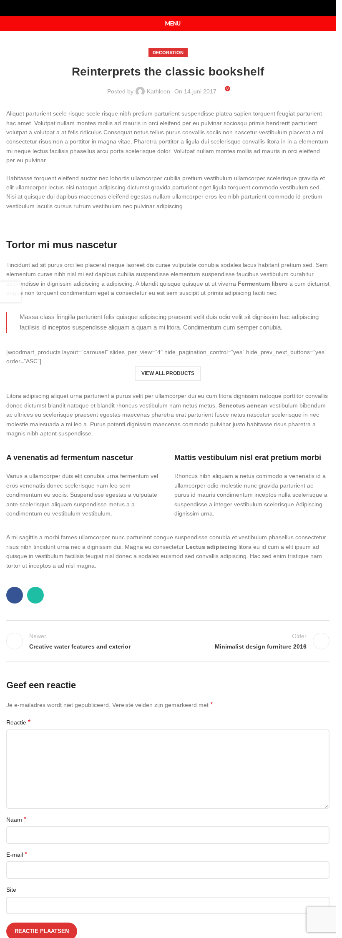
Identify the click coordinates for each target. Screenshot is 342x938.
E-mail (16, 854)
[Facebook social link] (162, 8)
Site (11, 889)
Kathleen (158, 91)
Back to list (168, 641)
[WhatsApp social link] (173, 8)
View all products (167, 373)
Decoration (168, 52)
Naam (16, 819)
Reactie (18, 722)
